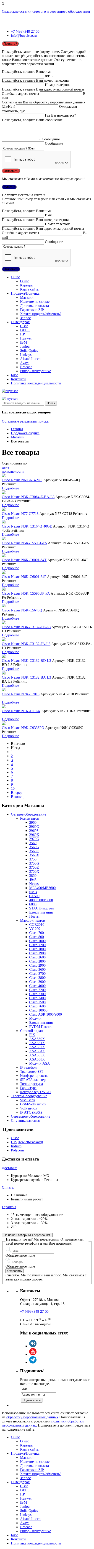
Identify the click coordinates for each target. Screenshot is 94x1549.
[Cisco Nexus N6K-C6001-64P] (3, 572)
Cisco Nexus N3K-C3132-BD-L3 (26, 660)
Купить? (9, 187)
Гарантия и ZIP (32, 310)
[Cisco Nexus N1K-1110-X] (3, 707)
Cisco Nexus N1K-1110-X (21, 711)
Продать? (10, 43)
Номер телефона (57, 85)
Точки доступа (31, 1084)
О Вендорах (20, 322)
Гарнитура (28, 1088)
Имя (48, 215)
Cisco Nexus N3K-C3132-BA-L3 (26, 677)
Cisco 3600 (37, 969)
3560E (34, 851)
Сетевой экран (31, 1031)
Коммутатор (29, 818)
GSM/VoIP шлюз (33, 1104)
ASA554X (37, 1051)
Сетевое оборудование (28, 814)
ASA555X (37, 1055)
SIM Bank (27, 1100)
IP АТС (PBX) (31, 1112)
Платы (34, 916)
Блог (14, 375)
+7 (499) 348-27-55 (25, 31)
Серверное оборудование (30, 1116)
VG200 (34, 929)
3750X (34, 871)
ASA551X (37, 1043)
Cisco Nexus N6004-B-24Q (22, 480)
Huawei (25, 338)
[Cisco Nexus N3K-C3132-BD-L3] (3, 656)
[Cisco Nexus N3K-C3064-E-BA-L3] (3, 493)
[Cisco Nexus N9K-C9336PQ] (3, 724)
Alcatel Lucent (30, 359)
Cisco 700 (36, 933)
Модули (35, 1018)
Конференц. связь (33, 1075)
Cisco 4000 (37, 986)
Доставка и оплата (34, 306)
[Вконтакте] (33, 1346)
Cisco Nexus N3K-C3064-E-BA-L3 (28, 497)
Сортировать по (14, 463)
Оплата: (8, 1187)
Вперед (16, 792)
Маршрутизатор (32, 920)
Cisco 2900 (37, 965)
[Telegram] (33, 1362)
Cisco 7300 (37, 994)
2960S (34, 831)
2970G (34, 839)
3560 (33, 843)
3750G (34, 863)
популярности (13, 471)
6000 (33, 904)
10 (13, 788)
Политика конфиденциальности (36, 383)
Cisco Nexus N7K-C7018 (20, 694)
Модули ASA (39, 1063)
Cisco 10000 (38, 1010)
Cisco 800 (36, 937)
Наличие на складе (35, 301)
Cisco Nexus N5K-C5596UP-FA (26, 593)
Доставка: (9, 1168)
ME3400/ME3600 (42, 888)
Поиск (51, 403)
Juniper (25, 346)
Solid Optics (29, 350)
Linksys (25, 355)
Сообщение (51, 139)
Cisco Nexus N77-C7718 (20, 514)
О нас (15, 277)
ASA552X (37, 1047)
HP (22, 334)
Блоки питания (41, 912)
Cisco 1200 (37, 945)
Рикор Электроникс (35, 371)
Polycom (17, 1150)
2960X (34, 835)
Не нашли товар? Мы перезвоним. (27, 1235)
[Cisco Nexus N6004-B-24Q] (3, 476)
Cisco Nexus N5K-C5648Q (22, 610)
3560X (34, 855)
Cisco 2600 (37, 957)
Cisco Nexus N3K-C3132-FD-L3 (26, 627)
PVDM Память (40, 1027)
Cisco (24, 326)
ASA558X (37, 1059)
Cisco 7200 (37, 990)
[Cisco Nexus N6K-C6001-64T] (3, 556)
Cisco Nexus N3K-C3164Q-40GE (27, 526)
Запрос (25, 318)
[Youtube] (33, 1354)
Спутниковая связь (25, 1120)
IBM (23, 342)
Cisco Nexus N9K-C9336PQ (23, 728)
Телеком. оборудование (29, 1096)
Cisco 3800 (37, 978)
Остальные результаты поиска (25, 421)
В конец (17, 797)
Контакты (18, 379)
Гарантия (9, 1207)
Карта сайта (29, 289)
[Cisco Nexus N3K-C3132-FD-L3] (3, 623)
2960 (33, 822)
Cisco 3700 (37, 973)
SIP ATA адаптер (33, 1080)
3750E (34, 867)
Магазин (27, 297)
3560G (34, 847)
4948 (33, 880)
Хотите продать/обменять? (40, 314)
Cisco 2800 (37, 961)
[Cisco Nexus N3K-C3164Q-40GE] (3, 522)
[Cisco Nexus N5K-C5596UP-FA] (3, 589)
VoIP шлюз (28, 1108)
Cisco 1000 (37, 941)
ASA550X (37, 1039)
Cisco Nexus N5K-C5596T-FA (24, 543)
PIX (32, 1035)
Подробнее (10, 488)
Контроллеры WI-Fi (35, 1092)
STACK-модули (41, 908)
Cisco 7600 (37, 1006)
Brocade (26, 367)
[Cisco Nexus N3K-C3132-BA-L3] (3, 673)
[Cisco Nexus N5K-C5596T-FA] (3, 539)
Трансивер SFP (32, 1071)
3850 (33, 875)
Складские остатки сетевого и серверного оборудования (46, 11)
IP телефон (28, 1067)
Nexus (34, 884)
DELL (25, 330)
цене (5, 467)
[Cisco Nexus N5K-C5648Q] (3, 606)
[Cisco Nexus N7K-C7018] (3, 690)
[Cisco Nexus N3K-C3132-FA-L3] (3, 640)
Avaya (24, 363)
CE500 (34, 896)
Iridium (16, 1146)
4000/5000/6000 (41, 900)
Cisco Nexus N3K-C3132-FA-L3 (26, 644)
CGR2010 (36, 924)
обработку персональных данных (32, 1417)
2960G (34, 826)
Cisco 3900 (37, 982)
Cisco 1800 (37, 949)
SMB (33, 892)
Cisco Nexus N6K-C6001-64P (24, 577)
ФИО (49, 76)
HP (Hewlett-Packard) (27, 1142)
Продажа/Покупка (25, 293)
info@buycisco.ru (24, 35)
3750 (33, 859)
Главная (17, 429)
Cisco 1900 (37, 953)
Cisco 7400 (37, 998)
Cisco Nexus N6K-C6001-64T (24, 560)
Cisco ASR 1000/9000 (45, 1014)
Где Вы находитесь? (60, 115)
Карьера (26, 285)
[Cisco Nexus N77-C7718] (3, 509)
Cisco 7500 (37, 1002)
